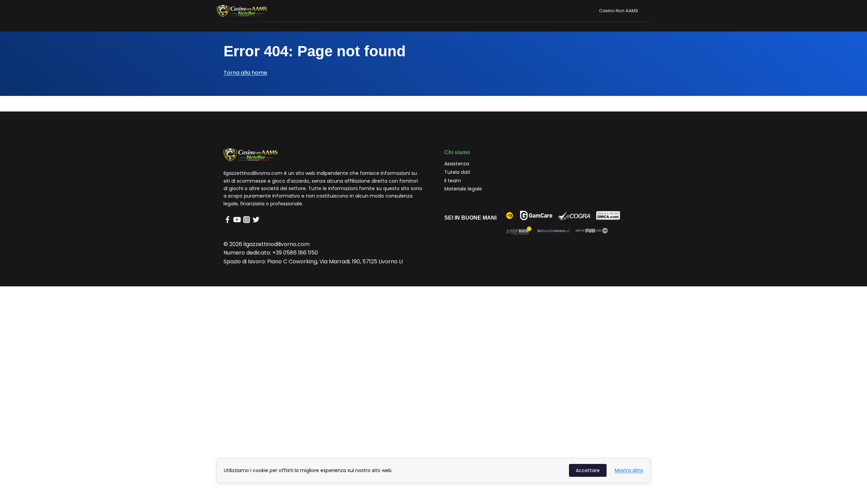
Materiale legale (463, 188)
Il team (452, 180)
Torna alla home (245, 73)
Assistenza (456, 163)
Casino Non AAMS (618, 10)
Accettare (588, 470)
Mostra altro (629, 470)
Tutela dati (457, 172)
